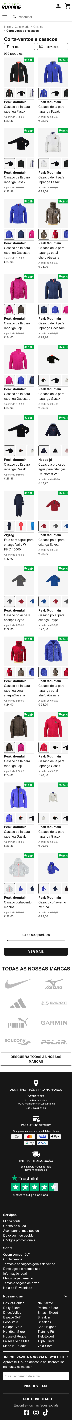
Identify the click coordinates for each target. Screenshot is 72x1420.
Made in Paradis (14, 1345)
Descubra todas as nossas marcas (36, 1059)
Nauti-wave (46, 1303)
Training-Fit (46, 1331)
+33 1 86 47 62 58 (36, 1108)
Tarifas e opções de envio (21, 1283)
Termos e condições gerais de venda (29, 1264)
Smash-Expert (48, 1312)
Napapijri (45, 459)
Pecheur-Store (48, 1307)
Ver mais (36, 951)
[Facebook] (26, 1413)
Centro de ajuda (14, 1225)
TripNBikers (46, 1341)
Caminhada (22, 27)
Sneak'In (44, 1317)
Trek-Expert (46, 1336)
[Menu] (5, 17)
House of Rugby (14, 1336)
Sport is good (47, 1326)
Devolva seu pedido (36, 1169)
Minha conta (12, 1221)
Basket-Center (13, 1303)
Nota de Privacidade (17, 1287)
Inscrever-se (36, 1386)
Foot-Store (10, 1322)
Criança (38, 27)
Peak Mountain (15, 102)
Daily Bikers (11, 1307)
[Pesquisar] (14, 16)
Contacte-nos (36, 1095)
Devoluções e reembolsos (21, 1268)
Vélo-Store (45, 1345)
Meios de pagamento (18, 1278)
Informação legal (15, 1273)
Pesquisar (25, 16)
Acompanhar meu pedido (21, 1230)
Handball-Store (14, 1331)
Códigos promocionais (19, 1240)
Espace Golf (12, 1317)
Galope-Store (12, 1326)
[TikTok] (45, 1413)
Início (7, 27)
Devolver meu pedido (18, 1235)
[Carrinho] (68, 6)
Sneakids (44, 1322)
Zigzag (9, 535)
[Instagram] (36, 1413)
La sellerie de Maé (16, 1341)
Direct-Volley (12, 1312)
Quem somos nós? (16, 1254)
